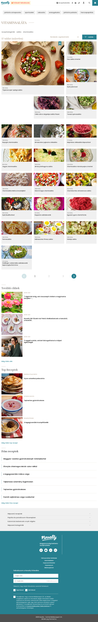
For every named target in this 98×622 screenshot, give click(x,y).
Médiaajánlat (49, 568)
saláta (19, 32)
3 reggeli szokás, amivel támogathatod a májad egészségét (43, 341)
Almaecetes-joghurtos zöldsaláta (46, 142)
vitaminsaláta (28, 32)
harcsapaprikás (87, 12)
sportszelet (29, 12)
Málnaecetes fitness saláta (44, 239)
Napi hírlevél (20, 590)
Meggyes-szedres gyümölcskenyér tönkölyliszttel (24, 459)
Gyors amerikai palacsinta (34, 378)
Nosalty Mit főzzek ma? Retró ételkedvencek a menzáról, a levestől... (46, 319)
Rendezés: (54, 37)
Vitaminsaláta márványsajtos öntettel (80, 166)
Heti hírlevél (31, 590)
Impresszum (49, 565)
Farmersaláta (6, 239)
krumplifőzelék (29, 418)
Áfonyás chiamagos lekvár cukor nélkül (20, 466)
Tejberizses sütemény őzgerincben (18, 482)
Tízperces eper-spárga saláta (12, 90)
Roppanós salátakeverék (43, 215)
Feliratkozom (52, 581)
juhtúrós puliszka (70, 12)
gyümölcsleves (29, 396)
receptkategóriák (8, 32)
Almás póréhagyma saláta (43, 166)
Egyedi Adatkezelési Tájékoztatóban (38, 606)
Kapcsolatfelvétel (49, 563)
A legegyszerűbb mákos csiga (16, 474)
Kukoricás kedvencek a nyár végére (21, 521)
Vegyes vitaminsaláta (9, 166)
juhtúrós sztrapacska (12, 12)
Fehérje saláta (71, 239)
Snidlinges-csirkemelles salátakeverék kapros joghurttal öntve (15, 264)
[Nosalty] (5, 2)
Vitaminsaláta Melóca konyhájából (13, 191)
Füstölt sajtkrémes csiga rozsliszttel (18, 497)
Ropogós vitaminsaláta (10, 142)
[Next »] (73, 276)
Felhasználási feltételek (49, 558)
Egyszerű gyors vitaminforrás (76, 215)
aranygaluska (54, 12)
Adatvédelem (49, 560)
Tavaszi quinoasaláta (74, 114)
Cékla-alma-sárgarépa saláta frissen (47, 114)
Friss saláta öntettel (73, 59)
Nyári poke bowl (72, 87)
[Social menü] (76, 3)
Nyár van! (27, 293)
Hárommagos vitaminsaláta (44, 191)
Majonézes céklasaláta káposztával (79, 142)
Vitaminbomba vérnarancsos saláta (79, 191)
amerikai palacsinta (30, 374)
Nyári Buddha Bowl (8, 215)
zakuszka (41, 12)
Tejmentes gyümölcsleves (34, 400)
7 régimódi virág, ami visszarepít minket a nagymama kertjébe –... (45, 297)
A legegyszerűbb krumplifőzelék (36, 422)
